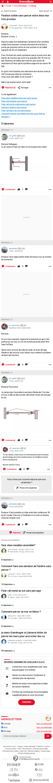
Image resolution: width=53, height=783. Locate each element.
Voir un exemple (44, 723)
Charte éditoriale (29, 746)
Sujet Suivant (44, 11)
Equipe (20, 746)
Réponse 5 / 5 (7, 498)
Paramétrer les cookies (11, 751)
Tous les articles (11, 749)
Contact (47, 746)
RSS (19, 749)
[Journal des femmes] (13, 764)
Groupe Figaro (45, 751)
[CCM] (39, 764)
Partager (25, 88)
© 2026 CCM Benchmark (26, 753)
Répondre (17, 533)
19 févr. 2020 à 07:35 (16, 381)
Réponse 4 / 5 (7, 373)
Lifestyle (6, 724)
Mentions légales (34, 751)
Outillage (32, 6)
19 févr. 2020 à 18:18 (30, 28)
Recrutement (27, 749)
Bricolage (7, 731)
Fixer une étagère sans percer (14, 101)
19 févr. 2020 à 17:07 (16, 138)
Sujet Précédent (10, 11)
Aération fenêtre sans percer (14, 107)
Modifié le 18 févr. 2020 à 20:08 (19, 328)
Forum (8, 6)
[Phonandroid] (39, 780)
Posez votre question (28, 488)
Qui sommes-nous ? (10, 746)
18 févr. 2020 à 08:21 (16, 251)
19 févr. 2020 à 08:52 (16, 507)
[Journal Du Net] (13, 769)
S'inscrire (26, 702)
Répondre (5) (10, 88)
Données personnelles (40, 749)
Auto (5, 727)
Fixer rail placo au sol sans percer (16, 110)
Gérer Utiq (23, 751)
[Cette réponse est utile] (18, 189)
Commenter (10, 189)
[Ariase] (13, 780)
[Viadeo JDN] (39, 775)
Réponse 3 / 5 (7, 320)
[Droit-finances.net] (39, 769)
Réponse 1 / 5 (7, 130)
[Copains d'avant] (13, 775)
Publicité (40, 746)
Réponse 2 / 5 (7, 243)
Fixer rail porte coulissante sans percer (18, 104)
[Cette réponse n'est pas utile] (26, 189)
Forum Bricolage (20, 6)
